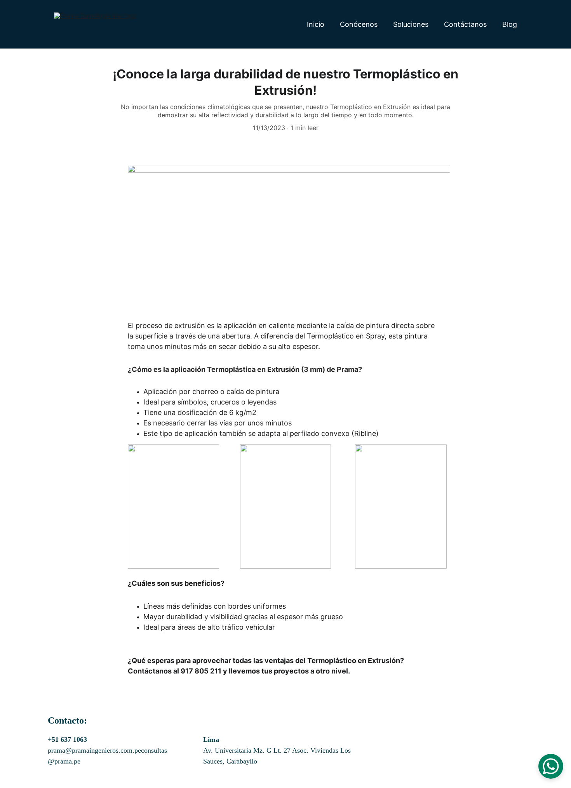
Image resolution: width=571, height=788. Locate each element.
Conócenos (359, 24)
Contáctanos (465, 24)
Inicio (315, 24)
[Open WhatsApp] (550, 766)
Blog (509, 24)
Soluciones (410, 24)
